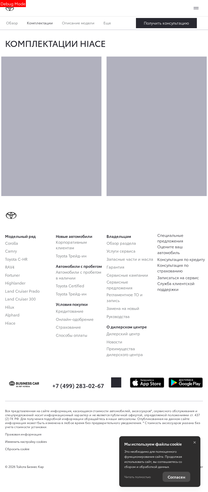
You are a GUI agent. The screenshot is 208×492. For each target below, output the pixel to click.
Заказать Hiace (166, 23)
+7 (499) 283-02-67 (78, 385)
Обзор (12, 22)
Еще (107, 22)
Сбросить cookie (17, 449)
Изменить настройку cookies (26, 442)
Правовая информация (23, 434)
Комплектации (40, 22)
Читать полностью (137, 477)
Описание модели (78, 22)
